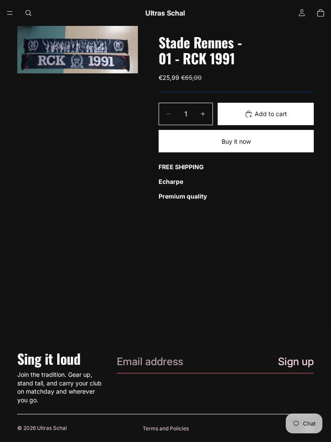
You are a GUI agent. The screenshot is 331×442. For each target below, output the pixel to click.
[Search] (28, 12)
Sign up (296, 361)
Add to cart (271, 113)
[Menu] (10, 13)
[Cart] (320, 12)
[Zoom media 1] (77, 49)
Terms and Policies (166, 428)
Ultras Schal (52, 428)
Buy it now (236, 141)
